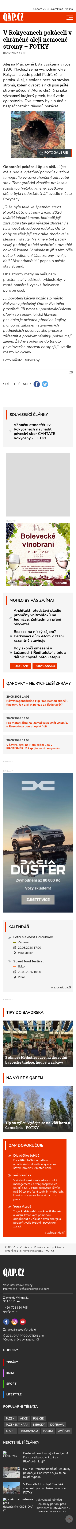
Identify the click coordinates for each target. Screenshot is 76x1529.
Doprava (57, 1425)
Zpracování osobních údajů (19, 1330)
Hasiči (48, 1431)
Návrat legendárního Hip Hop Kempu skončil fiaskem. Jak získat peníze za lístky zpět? (36, 702)
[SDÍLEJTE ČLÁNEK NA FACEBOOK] (37, 384)
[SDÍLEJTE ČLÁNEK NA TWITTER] (45, 384)
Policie (38, 1419)
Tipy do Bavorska (24, 1012)
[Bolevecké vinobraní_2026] (38, 554)
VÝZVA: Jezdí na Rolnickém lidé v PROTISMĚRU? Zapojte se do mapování (33, 746)
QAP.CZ (10, 1247)
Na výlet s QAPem (24, 1077)
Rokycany (20, 666)
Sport (11, 1383)
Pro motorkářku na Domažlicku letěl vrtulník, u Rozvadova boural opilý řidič (37, 724)
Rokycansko (45, 666)
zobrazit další (62, 987)
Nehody (39, 1425)
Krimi (10, 1373)
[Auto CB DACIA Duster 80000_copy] (38, 911)
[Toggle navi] (69, 17)
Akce (24, 1419)
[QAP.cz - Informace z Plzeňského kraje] (13, 17)
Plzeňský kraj (17, 1425)
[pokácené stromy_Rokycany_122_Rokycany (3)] (54, 153)
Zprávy (24, 1247)
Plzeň (10, 1419)
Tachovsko (29, 1431)
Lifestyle (14, 1394)
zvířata (64, 1431)
